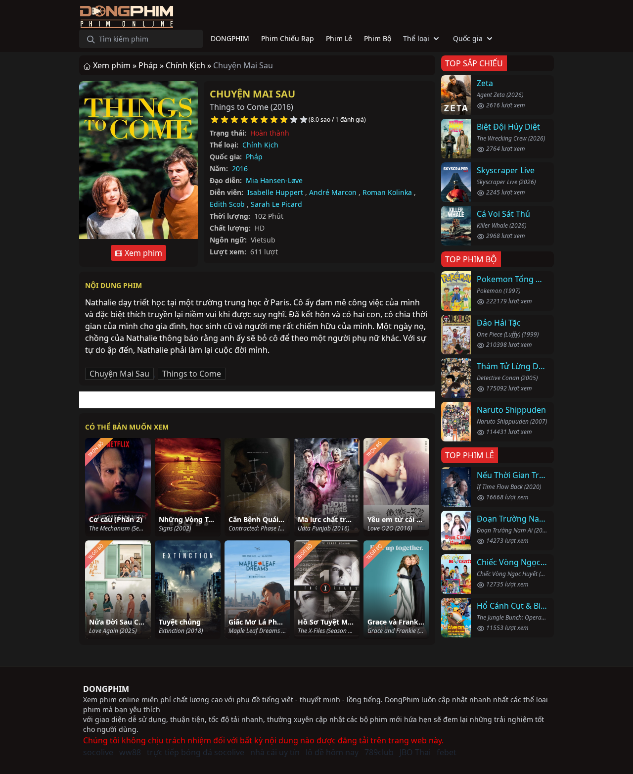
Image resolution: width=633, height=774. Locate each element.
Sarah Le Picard (276, 204)
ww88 (130, 752)
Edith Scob (227, 204)
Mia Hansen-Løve (274, 180)
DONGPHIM (106, 688)
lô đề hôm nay (332, 752)
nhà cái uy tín (275, 752)
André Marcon (333, 192)
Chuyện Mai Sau (252, 93)
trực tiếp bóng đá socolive (195, 752)
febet (446, 752)
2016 (240, 168)
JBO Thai (415, 752)
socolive (98, 752)
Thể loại (416, 38)
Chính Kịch (260, 144)
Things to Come (191, 373)
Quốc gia (468, 38)
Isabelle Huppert (275, 192)
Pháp (254, 156)
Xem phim (142, 252)
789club (379, 752)
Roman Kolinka (387, 192)
